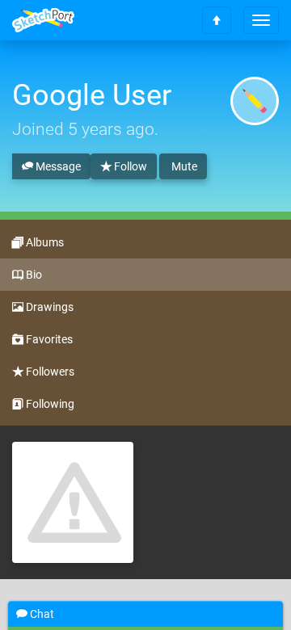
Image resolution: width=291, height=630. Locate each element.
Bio (32, 274)
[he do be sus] (72, 502)
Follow (129, 166)
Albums (43, 242)
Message (57, 166)
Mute (183, 166)
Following (48, 403)
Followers (48, 371)
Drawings (48, 306)
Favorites (48, 339)
